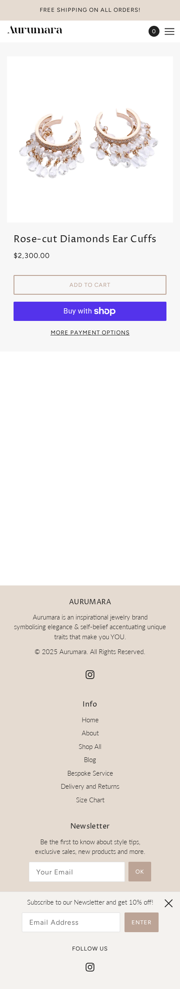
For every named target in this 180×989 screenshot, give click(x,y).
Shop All (90, 746)
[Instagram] (90, 966)
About (90, 733)
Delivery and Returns (90, 786)
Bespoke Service (90, 773)
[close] (168, 903)
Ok (139, 871)
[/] (43, 31)
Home (90, 720)
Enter (142, 922)
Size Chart (90, 800)
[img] (90, 674)
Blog (90, 759)
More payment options (90, 332)
